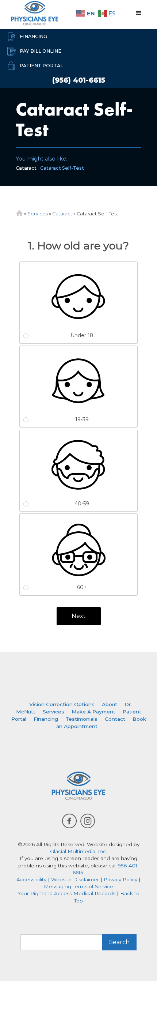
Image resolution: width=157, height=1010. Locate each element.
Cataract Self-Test (62, 168)
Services (37, 213)
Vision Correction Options (62, 704)
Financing (46, 719)
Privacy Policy (120, 879)
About (109, 704)
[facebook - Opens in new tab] (69, 821)
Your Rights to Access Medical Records (66, 893)
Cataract (26, 168)
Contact (115, 719)
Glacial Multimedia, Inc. (78, 851)
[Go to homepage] (32, 13)
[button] (139, 13)
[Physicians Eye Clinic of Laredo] (78, 785)
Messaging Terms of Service (78, 886)
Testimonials (81, 719)
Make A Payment (93, 712)
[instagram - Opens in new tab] (87, 821)
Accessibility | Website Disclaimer (57, 879)
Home (19, 213)
